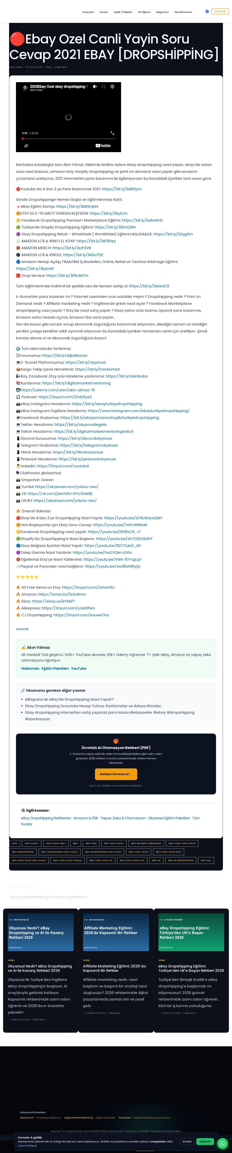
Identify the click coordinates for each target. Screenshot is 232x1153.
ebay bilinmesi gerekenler (146, 843)
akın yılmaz (31, 843)
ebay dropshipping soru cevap (103, 852)
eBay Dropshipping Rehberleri (46, 818)
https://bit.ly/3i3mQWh (115, 227)
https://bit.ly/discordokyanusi (85, 438)
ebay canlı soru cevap (182, 843)
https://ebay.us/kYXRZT (53, 601)
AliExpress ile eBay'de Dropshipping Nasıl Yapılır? (69, 699)
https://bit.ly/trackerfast (97, 369)
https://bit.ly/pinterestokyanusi (87, 459)
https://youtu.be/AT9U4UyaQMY (133, 518)
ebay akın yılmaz (114, 843)
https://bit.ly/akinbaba (127, 376)
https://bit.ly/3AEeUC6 (149, 286)
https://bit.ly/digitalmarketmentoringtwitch (94, 431)
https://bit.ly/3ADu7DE (83, 254)
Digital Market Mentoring (90, 1117)
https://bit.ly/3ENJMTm (67, 275)
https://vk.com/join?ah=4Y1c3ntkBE (60, 493)
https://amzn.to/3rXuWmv (62, 594)
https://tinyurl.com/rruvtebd (63, 466)
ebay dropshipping (23, 852)
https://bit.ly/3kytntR (35, 268)
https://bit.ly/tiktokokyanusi (78, 452)
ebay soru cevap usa (132, 860)
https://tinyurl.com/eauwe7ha (81, 615)
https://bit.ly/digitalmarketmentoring (76, 383)
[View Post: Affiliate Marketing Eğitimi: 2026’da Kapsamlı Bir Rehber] (116, 932)
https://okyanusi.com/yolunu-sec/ (67, 486)
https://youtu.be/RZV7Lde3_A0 (112, 545)
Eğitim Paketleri (55, 668)
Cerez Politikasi (27, 1146)
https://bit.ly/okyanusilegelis (81, 424)
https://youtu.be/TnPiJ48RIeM (120, 524)
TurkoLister (145, 1117)
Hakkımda (30, 668)
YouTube (78, 668)
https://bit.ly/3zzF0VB (71, 247)
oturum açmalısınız (69, 896)
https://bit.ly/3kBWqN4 (77, 206)
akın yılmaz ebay (55, 843)
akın (14, 843)
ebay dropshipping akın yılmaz (60, 852)
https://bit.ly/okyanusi (85, 362)
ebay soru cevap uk (101, 860)
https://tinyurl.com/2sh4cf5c (88, 587)
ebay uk (156, 860)
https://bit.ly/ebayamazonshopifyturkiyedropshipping (109, 417)
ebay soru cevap (138, 852)
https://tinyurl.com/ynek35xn (68, 608)
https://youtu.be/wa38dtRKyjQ (112, 566)
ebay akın (91, 843)
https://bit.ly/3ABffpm (122, 189)
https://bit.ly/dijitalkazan (64, 355)
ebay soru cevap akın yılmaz (29, 860)
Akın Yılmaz (16, 67)
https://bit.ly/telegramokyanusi (89, 445)
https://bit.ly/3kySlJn (108, 213)
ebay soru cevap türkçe (67, 860)
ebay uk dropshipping (180, 860)
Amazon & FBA (86, 818)
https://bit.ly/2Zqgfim (173, 234)
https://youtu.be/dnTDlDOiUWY (124, 538)
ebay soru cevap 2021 (168, 852)
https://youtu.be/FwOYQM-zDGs (102, 552)
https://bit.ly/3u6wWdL (142, 220)
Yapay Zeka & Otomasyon (123, 818)
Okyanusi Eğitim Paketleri (169, 818)
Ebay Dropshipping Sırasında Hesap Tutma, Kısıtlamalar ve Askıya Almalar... (94, 705)
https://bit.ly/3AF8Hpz (96, 241)
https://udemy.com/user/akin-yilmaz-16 (57, 390)
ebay (75, 843)
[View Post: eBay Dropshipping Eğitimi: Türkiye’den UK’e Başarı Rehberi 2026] (191, 932)
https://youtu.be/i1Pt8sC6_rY (114, 531)
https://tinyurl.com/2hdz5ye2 (65, 396)
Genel (48, 67)
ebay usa (206, 860)
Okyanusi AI (40, 1117)
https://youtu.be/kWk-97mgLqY (113, 559)
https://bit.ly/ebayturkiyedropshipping (107, 403)
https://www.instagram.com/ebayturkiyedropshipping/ (139, 410)
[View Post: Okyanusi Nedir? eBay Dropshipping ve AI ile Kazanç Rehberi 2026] (41, 932)
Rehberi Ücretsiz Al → (116, 774)
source (22, 628)
